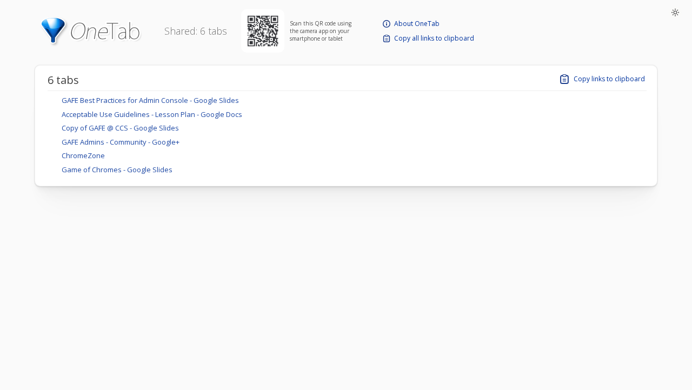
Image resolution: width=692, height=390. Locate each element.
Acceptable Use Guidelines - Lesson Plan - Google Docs (152, 114)
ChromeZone (83, 155)
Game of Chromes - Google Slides (117, 169)
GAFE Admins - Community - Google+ (120, 142)
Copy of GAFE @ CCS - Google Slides (120, 128)
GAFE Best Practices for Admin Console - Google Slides (150, 100)
